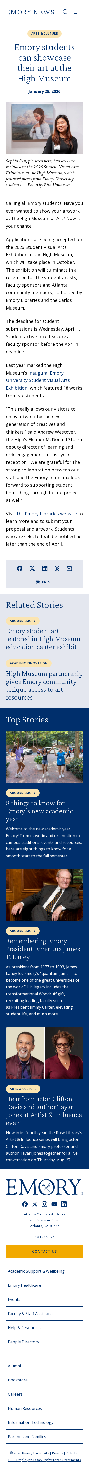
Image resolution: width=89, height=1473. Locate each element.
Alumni (14, 1366)
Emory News (30, 12)
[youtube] (54, 1204)
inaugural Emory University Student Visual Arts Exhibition (38, 380)
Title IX (72, 1453)
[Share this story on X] (32, 568)
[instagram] (44, 1204)
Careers (15, 1394)
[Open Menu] (77, 12)
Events (14, 1299)
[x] (35, 1204)
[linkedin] (64, 1204)
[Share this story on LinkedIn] (45, 568)
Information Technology (30, 1422)
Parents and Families (27, 1436)
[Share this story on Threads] (57, 568)
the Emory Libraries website (47, 514)
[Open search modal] (65, 12)
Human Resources (25, 1408)
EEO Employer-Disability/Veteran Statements (44, 1460)
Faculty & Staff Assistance (31, 1313)
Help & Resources (24, 1327)
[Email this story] (69, 569)
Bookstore (18, 1380)
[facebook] (25, 1204)
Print (48, 582)
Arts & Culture (44, 33)
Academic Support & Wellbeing (36, 1271)
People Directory (23, 1342)
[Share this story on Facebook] (19, 568)
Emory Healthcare (24, 1285)
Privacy (58, 1453)
